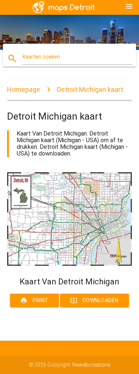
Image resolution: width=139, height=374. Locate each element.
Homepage (23, 89)
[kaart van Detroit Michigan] (69, 264)
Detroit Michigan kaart (90, 89)
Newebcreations (91, 365)
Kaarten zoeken (41, 57)
